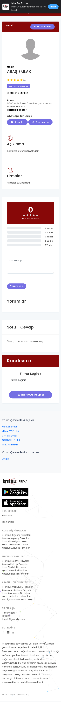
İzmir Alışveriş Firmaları (14, 541)
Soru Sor (19, 122)
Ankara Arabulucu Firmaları (17, 590)
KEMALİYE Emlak (10, 431)
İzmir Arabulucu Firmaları (16, 593)
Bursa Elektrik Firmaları (14, 570)
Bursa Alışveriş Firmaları (15, 544)
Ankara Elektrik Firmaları (15, 564)
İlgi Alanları (8, 522)
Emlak (10, 67)
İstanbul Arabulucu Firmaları (17, 586)
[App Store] (15, 503)
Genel (9, 25)
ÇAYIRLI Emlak (9, 435)
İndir (53, 6)
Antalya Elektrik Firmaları (15, 573)
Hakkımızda (8, 612)
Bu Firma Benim (42, 26)
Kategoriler (8, 518)
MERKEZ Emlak (9, 426)
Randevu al (42, 122)
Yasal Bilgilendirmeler (14, 619)
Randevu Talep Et (32, 395)
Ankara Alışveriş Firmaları (15, 538)
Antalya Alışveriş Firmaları (16, 547)
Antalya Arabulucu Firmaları (17, 599)
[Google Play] (15, 492)
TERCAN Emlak (10, 444)
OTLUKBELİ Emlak (11, 440)
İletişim (6, 615)
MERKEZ (24, 93)
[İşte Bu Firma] (15, 482)
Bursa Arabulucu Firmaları (16, 596)
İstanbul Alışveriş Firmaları (16, 535)
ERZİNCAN (12, 93)
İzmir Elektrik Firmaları (14, 567)
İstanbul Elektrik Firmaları (15, 561)
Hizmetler (7, 515)
